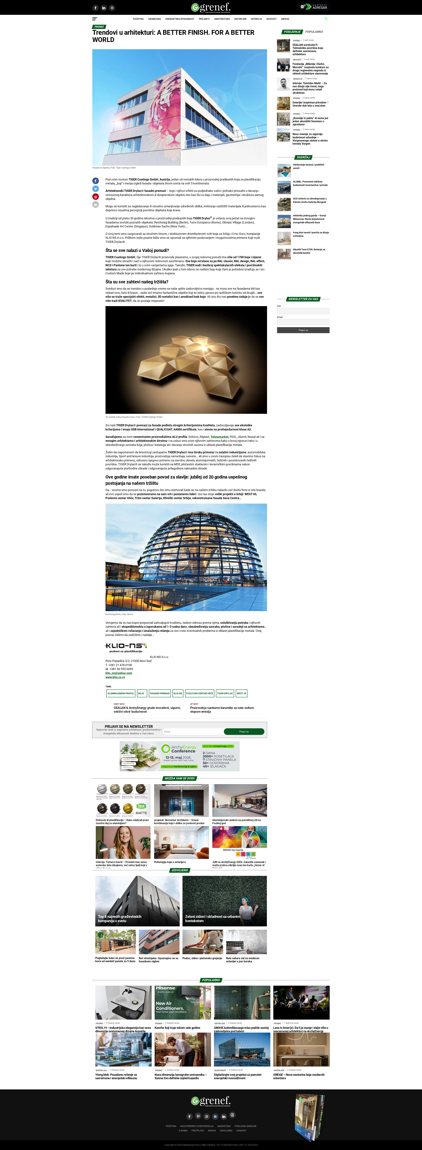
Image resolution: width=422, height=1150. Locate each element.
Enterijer (240, 19)
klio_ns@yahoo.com (119, 673)
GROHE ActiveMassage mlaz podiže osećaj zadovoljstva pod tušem (241, 1029)
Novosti (271, 19)
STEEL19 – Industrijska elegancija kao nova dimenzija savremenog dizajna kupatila (123, 1029)
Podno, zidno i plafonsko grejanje (202, 958)
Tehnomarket (219, 436)
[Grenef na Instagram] (206, 1116)
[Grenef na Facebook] (95, 181)
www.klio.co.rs (115, 677)
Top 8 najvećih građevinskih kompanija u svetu (119, 918)
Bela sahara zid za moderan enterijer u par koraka (242, 960)
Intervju (256, 19)
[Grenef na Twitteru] (95, 189)
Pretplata (198, 1130)
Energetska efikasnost (180, 19)
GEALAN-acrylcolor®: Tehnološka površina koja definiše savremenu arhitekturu (308, 49)
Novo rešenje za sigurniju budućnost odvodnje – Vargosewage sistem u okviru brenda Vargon (310, 139)
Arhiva (285, 19)
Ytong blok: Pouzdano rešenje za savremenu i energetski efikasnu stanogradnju (116, 1078)
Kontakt (241, 1130)
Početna (138, 19)
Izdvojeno (226, 1130)
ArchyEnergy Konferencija (197, 1126)
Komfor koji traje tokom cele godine (177, 1027)
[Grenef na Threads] (232, 1115)
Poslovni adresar (245, 1126)
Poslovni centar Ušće (199, 693)
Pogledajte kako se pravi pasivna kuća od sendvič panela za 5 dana (115, 960)
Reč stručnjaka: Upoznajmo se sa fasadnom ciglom (158, 960)
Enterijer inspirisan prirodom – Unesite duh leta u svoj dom (311, 104)
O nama (183, 1130)
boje (141, 693)
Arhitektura (222, 19)
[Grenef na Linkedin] (224, 1116)
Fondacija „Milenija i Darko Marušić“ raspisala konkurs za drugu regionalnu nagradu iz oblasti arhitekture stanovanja (311, 68)
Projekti (204, 19)
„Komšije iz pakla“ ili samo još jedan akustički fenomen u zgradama (310, 121)
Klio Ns (178, 693)
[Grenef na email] (95, 205)
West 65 (241, 693)
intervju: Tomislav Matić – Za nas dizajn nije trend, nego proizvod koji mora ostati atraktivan (310, 88)
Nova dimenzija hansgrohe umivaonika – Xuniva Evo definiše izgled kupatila (181, 1076)
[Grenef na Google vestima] (215, 1116)
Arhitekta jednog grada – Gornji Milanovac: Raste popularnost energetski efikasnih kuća (309, 219)
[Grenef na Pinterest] (96, 198)
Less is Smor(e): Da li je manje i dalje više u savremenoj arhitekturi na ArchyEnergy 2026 (300, 1031)
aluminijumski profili (120, 693)
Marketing (224, 1126)
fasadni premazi (160, 693)
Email (280, 317)
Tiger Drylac (225, 693)
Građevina (154, 19)
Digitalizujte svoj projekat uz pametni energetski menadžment (237, 1076)
